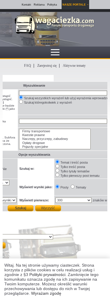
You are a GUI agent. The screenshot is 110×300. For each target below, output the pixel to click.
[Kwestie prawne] (55, 135)
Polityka (52, 4)
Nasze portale (74, 4)
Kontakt (26, 4)
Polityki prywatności (47, 274)
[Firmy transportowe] (55, 131)
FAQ (27, 66)
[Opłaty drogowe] (55, 143)
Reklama (39, 4)
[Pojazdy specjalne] (55, 147)
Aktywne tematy (74, 66)
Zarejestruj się (47, 66)
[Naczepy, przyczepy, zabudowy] (55, 139)
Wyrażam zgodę (46, 293)
